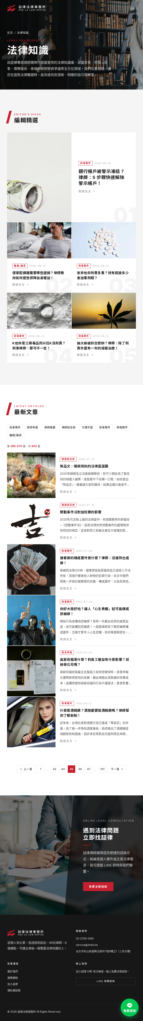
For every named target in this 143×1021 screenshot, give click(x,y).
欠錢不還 (87, 427)
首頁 (10, 32)
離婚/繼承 (20, 265)
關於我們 (12, 971)
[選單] (133, 8)
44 (63, 769)
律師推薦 (49, 427)
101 (102, 769)
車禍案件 (122, 427)
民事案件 (104, 427)
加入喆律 (12, 984)
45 (71, 769)
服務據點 (12, 977)
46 (80, 769)
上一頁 (28, 769)
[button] (98, 886)
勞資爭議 (32, 427)
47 (88, 769)
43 (54, 769)
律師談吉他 (69, 427)
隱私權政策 (13, 990)
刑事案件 (85, 163)
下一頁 (115, 769)
